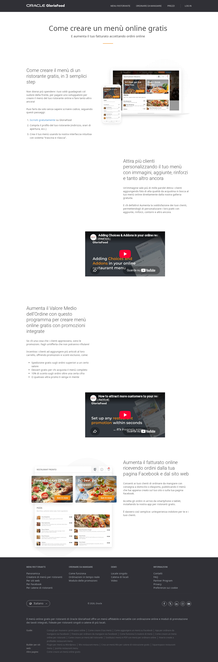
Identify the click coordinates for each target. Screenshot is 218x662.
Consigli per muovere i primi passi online (66, 630)
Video (114, 580)
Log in (188, 6)
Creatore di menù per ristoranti (44, 577)
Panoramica (33, 573)
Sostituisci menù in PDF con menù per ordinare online (131, 637)
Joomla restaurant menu (66, 648)
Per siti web (33, 580)
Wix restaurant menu (89, 644)
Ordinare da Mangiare (149, 6)
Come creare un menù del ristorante (85, 637)
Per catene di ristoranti (39, 587)
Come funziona (77, 573)
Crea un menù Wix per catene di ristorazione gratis (125, 644)
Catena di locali (120, 577)
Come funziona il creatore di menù (136, 633)
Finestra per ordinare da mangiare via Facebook (94, 633)
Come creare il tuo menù (100, 630)
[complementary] (165, 587)
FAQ (155, 577)
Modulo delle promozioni (83, 580)
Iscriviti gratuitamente (42, 120)
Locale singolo (119, 573)
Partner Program (163, 580)
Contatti (157, 573)
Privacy (157, 584)
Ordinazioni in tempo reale (84, 577)
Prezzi (171, 6)
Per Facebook (33, 584)
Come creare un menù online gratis (63, 651)
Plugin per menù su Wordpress (61, 644)
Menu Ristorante (120, 6)
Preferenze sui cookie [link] (165, 587)
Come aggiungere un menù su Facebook (133, 630)
